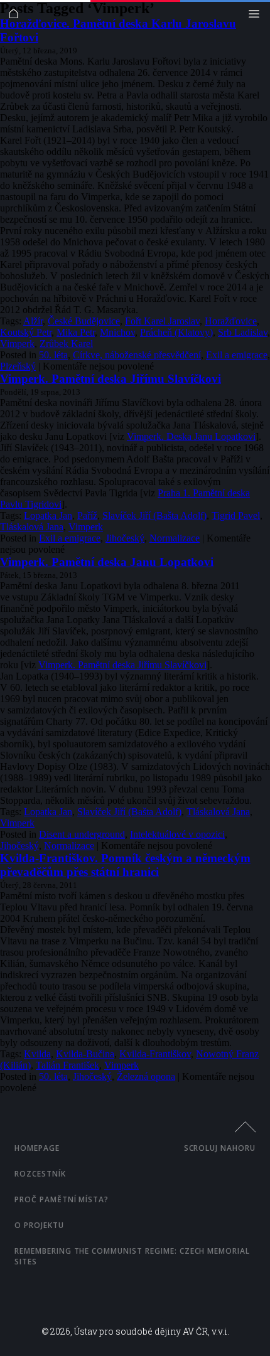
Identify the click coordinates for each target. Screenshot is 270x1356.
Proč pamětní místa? (61, 1199)
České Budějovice (84, 321)
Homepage (37, 1148)
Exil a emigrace (236, 355)
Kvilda (37, 1054)
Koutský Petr (25, 332)
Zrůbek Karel (66, 343)
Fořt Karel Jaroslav (162, 321)
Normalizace (174, 538)
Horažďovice (231, 321)
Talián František (67, 1065)
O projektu (39, 1225)
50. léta (53, 355)
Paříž (87, 515)
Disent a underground (82, 834)
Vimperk (17, 343)
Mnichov (117, 332)
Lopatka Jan (48, 515)
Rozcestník (40, 1173)
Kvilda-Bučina (85, 1054)
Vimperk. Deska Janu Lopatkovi (191, 436)
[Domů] (16, 16)
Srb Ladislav (242, 332)
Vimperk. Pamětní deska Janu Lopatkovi (106, 562)
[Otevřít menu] (257, 16)
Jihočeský (124, 538)
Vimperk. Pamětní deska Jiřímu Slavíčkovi (110, 378)
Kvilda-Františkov (155, 1054)
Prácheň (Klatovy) (176, 332)
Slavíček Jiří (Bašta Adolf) (154, 515)
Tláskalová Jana (31, 526)
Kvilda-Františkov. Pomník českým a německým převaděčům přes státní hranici (125, 865)
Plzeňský (18, 366)
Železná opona (146, 1076)
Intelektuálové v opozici (177, 834)
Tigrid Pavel (236, 515)
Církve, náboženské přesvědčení (137, 355)
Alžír (33, 321)
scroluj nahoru (220, 1148)
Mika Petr (76, 332)
